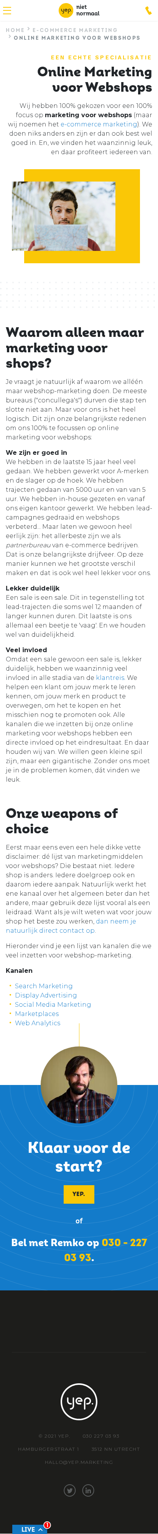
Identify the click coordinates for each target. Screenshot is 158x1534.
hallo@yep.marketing (79, 1462)
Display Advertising (47, 995)
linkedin (88, 1490)
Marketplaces (37, 1014)
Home (15, 30)
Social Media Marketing (53, 1004)
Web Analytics (37, 1023)
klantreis (110, 677)
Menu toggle (7, 10)
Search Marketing (44, 986)
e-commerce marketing (99, 124)
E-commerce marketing (75, 30)
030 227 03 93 (149, 10)
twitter (70, 1490)
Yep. (78, 1194)
